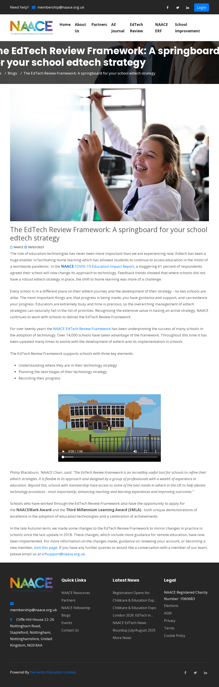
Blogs (12, 73)
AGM (168, 613)
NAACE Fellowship (75, 607)
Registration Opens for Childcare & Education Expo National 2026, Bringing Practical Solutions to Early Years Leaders (134, 597)
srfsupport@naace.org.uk (63, 553)
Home (65, 24)
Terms (169, 628)
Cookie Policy (174, 635)
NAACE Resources (75, 592)
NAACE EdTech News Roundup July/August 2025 (134, 626)
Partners (99, 24)
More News (122, 637)
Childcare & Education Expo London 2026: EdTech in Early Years (134, 612)
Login (201, 7)
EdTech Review (136, 27)
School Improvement (187, 27)
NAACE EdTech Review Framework (82, 328)
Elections (171, 605)
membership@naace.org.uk (60, 7)
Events (66, 622)
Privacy (169, 620)
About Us (80, 27)
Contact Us (70, 630)
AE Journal (117, 27)
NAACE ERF (161, 27)
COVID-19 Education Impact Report (97, 266)
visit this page (45, 547)
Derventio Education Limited (52, 672)
